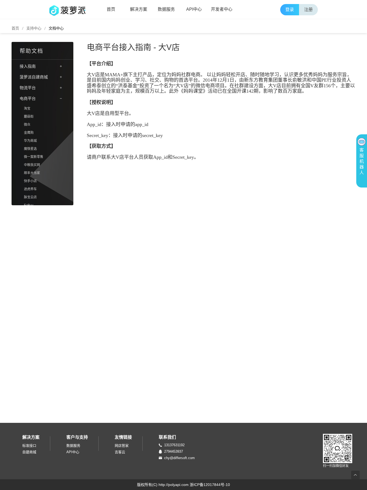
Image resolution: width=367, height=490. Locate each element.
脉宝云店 (30, 197)
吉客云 (120, 452)
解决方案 (138, 9)
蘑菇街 (29, 116)
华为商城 (30, 141)
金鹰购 (29, 133)
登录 (289, 9)
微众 (27, 125)
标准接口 (29, 446)
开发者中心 (221, 9)
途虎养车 (30, 189)
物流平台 (28, 87)
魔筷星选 (30, 149)
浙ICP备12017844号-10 (210, 484)
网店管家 (122, 446)
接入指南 (28, 66)
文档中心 (56, 28)
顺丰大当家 (32, 173)
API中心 (194, 9)
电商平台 (28, 98)
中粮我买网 (32, 165)
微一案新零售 (33, 157)
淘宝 (27, 108)
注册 (308, 9)
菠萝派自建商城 (34, 77)
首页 (111, 9)
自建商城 (29, 452)
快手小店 (30, 181)
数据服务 (166, 9)
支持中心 (33, 28)
